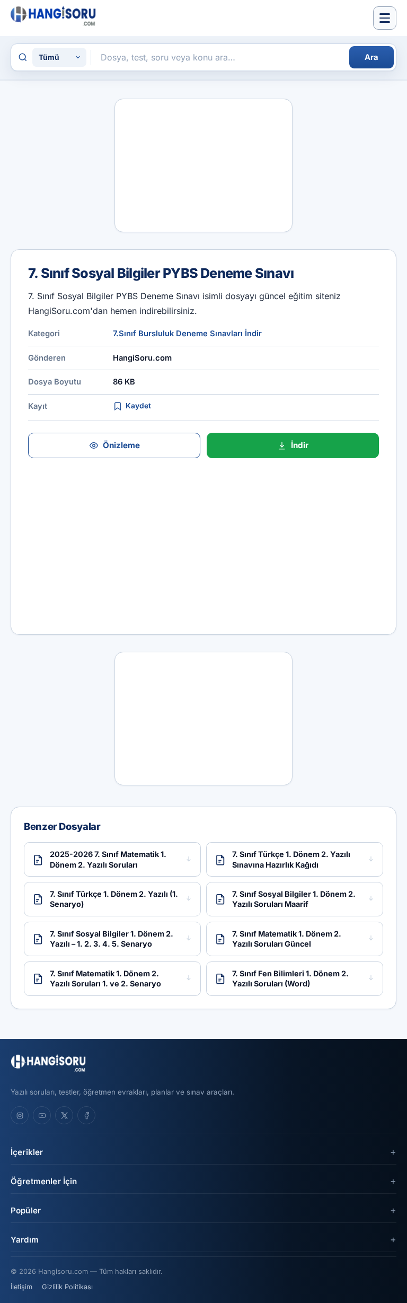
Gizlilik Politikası (67, 1287)
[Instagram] (20, 1115)
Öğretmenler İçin (44, 1181)
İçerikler (27, 1152)
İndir (299, 445)
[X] (64, 1115)
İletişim (21, 1287)
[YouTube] (42, 1115)
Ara (371, 57)
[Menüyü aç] (384, 18)
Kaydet (138, 405)
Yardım (25, 1240)
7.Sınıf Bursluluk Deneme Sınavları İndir (187, 333)
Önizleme (121, 445)
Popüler (26, 1210)
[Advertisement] (203, 165)
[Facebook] (86, 1115)
